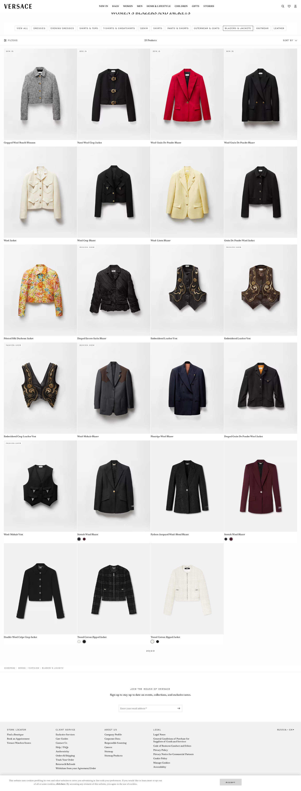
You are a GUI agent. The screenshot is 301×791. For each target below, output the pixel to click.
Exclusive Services (65, 734)
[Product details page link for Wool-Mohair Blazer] (113, 388)
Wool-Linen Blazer (160, 240)
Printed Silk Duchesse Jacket (18, 338)
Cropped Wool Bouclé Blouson (19, 142)
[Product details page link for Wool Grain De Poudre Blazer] (187, 94)
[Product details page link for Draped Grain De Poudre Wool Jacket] (260, 388)
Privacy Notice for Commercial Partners (173, 754)
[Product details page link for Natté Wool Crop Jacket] (113, 94)
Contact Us (61, 742)
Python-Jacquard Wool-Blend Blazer (170, 534)
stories (208, 6)
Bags (115, 6)
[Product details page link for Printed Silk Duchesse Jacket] (40, 290)
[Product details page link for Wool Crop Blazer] (113, 192)
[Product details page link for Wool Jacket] (40, 192)
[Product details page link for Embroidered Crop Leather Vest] (40, 388)
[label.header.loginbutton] (295, 6)
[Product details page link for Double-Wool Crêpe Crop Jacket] (40, 588)
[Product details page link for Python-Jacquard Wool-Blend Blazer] (187, 486)
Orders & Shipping (65, 755)
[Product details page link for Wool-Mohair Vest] (40, 486)
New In (103, 6)
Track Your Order (65, 759)
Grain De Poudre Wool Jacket (239, 240)
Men (139, 6)
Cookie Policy (160, 758)
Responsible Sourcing (115, 742)
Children (181, 6)
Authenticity (62, 751)
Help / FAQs (62, 747)
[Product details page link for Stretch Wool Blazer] (113, 486)
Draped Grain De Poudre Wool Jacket (243, 436)
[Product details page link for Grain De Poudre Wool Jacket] (260, 192)
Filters (13, 40)
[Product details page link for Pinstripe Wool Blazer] (187, 388)
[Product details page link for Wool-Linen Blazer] (187, 192)
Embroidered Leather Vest (164, 338)
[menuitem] (103, 6)
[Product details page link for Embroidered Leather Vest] (187, 290)
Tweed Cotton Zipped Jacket (92, 637)
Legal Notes (159, 734)
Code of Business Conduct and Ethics (172, 745)
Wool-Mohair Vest (13, 534)
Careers (108, 747)
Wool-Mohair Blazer (88, 436)
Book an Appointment (18, 738)
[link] (9, 668)
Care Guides (62, 738)
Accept (231, 782)
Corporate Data (112, 738)
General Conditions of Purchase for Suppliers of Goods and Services (171, 740)
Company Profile (113, 734)
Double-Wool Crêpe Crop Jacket (20, 637)
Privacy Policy (160, 750)
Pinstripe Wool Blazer (162, 436)
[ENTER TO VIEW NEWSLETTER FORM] (179, 708)
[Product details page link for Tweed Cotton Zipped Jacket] (113, 588)
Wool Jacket (10, 240)
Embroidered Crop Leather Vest (20, 436)
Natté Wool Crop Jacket (89, 142)
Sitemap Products (113, 755)
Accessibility (159, 766)
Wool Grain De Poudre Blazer (166, 142)
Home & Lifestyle (159, 6)
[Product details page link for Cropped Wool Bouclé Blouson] (40, 94)
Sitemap (109, 751)
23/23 (150, 651)
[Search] (282, 6)
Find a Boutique (15, 734)
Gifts (195, 6)
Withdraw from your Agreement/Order (76, 768)
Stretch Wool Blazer (87, 534)
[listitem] (22, 28)
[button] (296, 40)
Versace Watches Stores (19, 742)
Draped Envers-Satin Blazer (91, 338)
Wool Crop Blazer (86, 240)
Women (128, 6)
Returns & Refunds (65, 764)
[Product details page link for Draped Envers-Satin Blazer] (113, 290)
